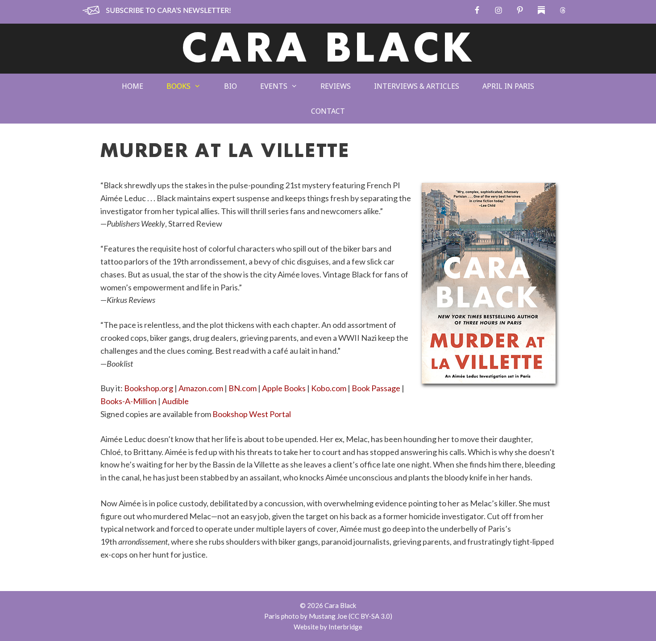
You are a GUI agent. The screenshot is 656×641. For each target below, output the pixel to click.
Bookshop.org (148, 388)
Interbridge (345, 627)
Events (273, 86)
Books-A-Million (128, 401)
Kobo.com (328, 388)
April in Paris (508, 86)
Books (178, 86)
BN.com (242, 388)
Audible (175, 401)
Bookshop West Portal (251, 414)
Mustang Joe (328, 616)
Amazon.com (201, 388)
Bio (230, 86)
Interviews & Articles (416, 86)
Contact (328, 111)
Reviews (335, 86)
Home (132, 86)
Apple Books (284, 388)
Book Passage (376, 388)
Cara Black (328, 51)
